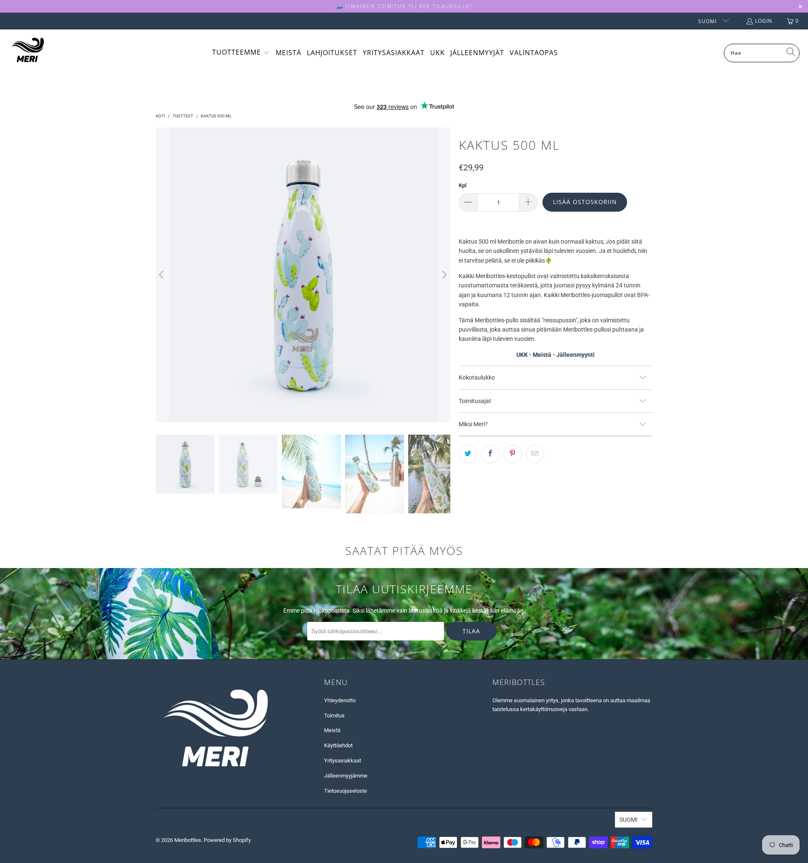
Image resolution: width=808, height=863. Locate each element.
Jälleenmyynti (575, 354)
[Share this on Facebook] (490, 454)
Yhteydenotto (340, 700)
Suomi (708, 21)
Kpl (462, 185)
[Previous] (162, 274)
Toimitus (334, 715)
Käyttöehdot (338, 745)
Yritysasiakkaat (342, 760)
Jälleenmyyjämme (345, 776)
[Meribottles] (27, 53)
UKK (522, 354)
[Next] (444, 274)
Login (763, 20)
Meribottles (187, 840)
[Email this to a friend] (535, 454)
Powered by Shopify (227, 840)
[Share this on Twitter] (468, 454)
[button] (241, 52)
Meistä (542, 354)
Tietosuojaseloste (345, 791)
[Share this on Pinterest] (512, 454)
